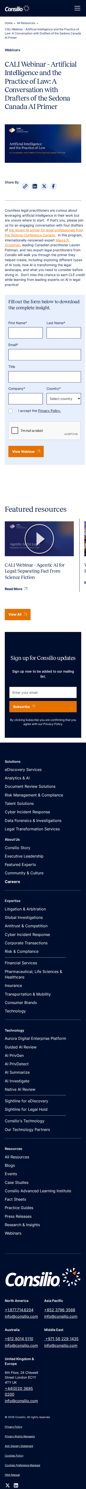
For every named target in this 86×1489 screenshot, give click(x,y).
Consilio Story (17, 847)
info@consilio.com (21, 1316)
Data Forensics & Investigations (33, 820)
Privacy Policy (53, 724)
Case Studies (16, 1182)
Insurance (13, 985)
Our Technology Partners (27, 1129)
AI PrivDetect (17, 1064)
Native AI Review (20, 1089)
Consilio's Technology (24, 1121)
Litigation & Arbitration (25, 909)
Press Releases (18, 1216)
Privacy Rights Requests (20, 1436)
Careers (12, 881)
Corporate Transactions (26, 943)
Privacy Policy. (49, 411)
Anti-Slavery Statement (19, 1446)
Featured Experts (20, 864)
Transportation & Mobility (28, 994)
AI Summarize (17, 1072)
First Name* (17, 323)
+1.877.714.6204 (19, 1310)
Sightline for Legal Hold (26, 1109)
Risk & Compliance (21, 951)
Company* (16, 389)
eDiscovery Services (23, 769)
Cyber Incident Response (27, 812)
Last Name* (56, 323)
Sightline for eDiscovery (26, 1101)
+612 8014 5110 (19, 1339)
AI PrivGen (14, 1055)
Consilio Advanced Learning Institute (38, 1191)
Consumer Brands (21, 1002)
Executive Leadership (24, 856)
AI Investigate (17, 1081)
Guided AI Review (21, 1047)
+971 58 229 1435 (61, 1339)
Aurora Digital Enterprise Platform (35, 1038)
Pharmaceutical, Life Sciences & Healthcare (33, 974)
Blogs (10, 1165)
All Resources (26, 23)
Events (11, 1174)
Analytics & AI (17, 778)
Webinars (13, 1233)
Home (9, 23)
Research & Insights (22, 1225)
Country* (54, 389)
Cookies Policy (14, 1455)
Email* (13, 345)
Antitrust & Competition (26, 926)
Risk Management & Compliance (34, 795)
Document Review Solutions (30, 786)
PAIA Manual (12, 1474)
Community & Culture (24, 873)
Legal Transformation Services (32, 829)
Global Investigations (24, 917)
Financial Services (21, 963)
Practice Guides (19, 1207)
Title (11, 367)
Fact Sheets (15, 1199)
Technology (15, 1011)
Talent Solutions (19, 803)
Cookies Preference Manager (22, 1465)
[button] (76, 8)
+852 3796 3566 (59, 1310)
